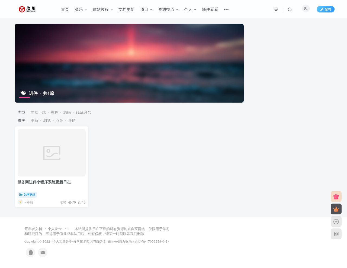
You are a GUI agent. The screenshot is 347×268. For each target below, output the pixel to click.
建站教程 (100, 9)
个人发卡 (55, 228)
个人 (188, 9)
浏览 (47, 120)
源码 (79, 9)
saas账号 (83, 112)
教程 (54, 112)
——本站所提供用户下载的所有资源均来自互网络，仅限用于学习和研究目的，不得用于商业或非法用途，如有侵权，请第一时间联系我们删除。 (97, 231)
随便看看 (210, 9)
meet (115, 241)
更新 (34, 120)
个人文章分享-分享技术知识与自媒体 (79, 241)
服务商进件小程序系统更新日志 (44, 181)
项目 (144, 9)
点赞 (59, 120)
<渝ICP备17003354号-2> (151, 241)
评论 (72, 120)
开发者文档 (33, 228)
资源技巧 (166, 9)
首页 (65, 9)
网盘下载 (38, 112)
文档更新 (126, 9)
